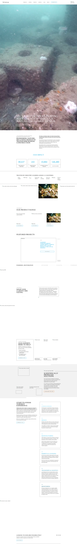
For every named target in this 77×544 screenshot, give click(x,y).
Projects (34, 2)
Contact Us (54, 2)
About (48, 2)
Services (39, 2)
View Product (19, 225)
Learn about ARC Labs (49, 391)
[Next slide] (4, 200)
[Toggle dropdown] (27, 2)
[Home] (6, 2)
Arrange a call (20, 422)
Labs (44, 2)
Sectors (30, 2)
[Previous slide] (1, 200)
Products (25, 2)
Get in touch (19, 540)
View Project (47, 251)
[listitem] (24, 265)
